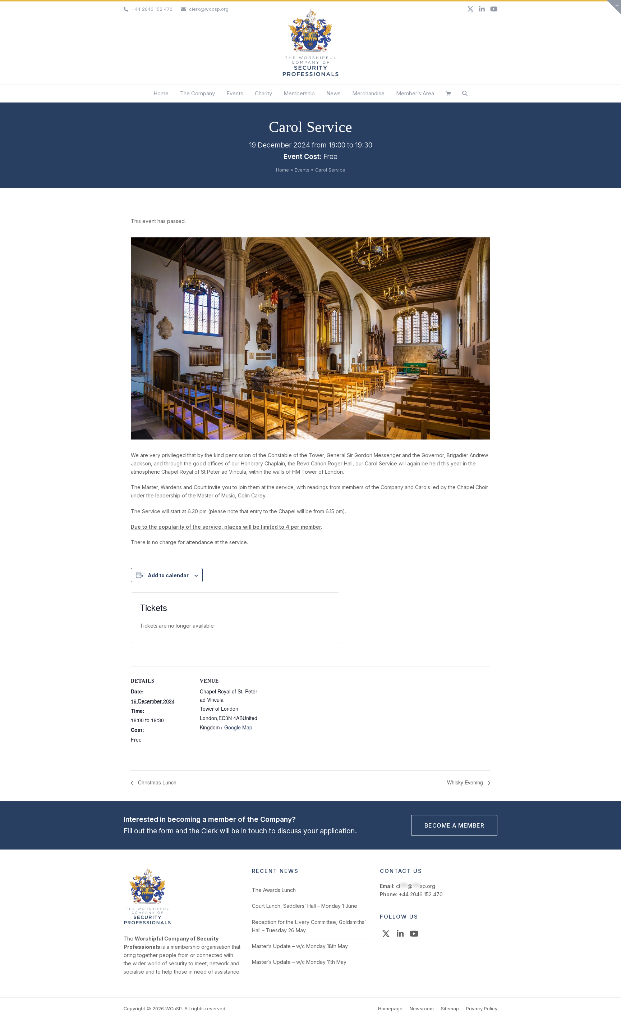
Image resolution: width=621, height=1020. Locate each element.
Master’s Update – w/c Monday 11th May (299, 962)
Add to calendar (168, 575)
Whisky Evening (465, 782)
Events (302, 170)
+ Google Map (236, 727)
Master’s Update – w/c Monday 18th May (300, 946)
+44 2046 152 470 (152, 9)
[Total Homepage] (147, 923)
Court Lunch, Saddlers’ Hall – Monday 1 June (304, 906)
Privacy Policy (481, 1008)
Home (282, 170)
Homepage (390, 1008)
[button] (448, 94)
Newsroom (422, 1008)
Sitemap (450, 1008)
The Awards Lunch (274, 890)
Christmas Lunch (156, 782)
